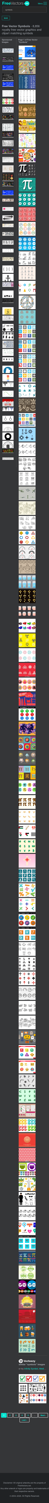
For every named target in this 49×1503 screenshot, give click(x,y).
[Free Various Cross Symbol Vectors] (27, 978)
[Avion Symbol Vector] (27, 493)
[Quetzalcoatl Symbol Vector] (27, 523)
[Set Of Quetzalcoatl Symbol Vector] (27, 949)
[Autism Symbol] (27, 67)
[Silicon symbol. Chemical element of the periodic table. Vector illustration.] (8, 311)
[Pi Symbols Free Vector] (27, 714)
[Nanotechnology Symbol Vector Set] (27, 596)
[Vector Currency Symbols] (27, 846)
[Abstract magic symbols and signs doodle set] (8, 127)
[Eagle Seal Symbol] (27, 817)
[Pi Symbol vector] (27, 728)
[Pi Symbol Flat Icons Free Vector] (27, 1243)
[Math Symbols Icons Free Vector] (27, 919)
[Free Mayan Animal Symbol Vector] (27, 1022)
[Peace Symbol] (27, 302)
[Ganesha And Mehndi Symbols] (27, 508)
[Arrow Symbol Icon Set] (27, 1346)
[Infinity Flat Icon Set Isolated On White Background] (8, 327)
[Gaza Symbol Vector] (27, 831)
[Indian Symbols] (27, 126)
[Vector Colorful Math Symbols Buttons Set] (27, 1125)
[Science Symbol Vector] (27, 640)
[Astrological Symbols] (27, 82)
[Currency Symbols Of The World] (27, 1096)
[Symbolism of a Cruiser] (27, 434)
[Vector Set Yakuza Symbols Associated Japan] (27, 1199)
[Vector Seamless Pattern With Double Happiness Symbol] (27, 1155)
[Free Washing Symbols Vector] (27, 479)
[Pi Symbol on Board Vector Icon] (27, 1257)
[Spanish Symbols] (27, 155)
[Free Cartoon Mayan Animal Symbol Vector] (27, 1213)
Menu (40, 3)
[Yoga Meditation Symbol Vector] (27, 670)
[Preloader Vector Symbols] (27, 449)
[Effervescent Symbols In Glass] (27, 581)
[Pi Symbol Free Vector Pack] (27, 1052)
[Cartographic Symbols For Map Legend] (27, 875)
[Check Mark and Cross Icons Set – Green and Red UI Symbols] (8, 102)
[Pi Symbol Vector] (27, 758)
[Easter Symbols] (27, 141)
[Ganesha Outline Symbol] (27, 567)
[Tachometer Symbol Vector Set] (27, 552)
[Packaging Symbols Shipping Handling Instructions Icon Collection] (8, 461)
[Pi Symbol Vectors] (27, 787)
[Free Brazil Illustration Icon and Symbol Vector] (27, 1184)
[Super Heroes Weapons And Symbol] (27, 1081)
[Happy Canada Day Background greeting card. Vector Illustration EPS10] (8, 402)
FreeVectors (15, 3)
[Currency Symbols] (27, 273)
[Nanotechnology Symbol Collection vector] (27, 655)
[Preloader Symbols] (27, 96)
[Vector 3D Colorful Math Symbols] (27, 890)
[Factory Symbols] (27, 258)
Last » (24, 1420)
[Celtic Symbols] (27, 317)
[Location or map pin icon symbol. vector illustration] (8, 436)
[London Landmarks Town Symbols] (27, 699)
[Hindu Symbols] (27, 111)
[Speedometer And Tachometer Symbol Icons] (27, 993)
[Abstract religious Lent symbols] (27, 861)
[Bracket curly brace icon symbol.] (8, 269)
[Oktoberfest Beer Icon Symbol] (27, 1331)
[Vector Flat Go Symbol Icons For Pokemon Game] (27, 1287)
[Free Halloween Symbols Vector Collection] (27, 1037)
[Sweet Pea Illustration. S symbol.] (27, 1110)
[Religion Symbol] (27, 288)
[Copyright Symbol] (27, 199)
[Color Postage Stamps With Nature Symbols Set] (27, 1272)
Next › (43, 1415)
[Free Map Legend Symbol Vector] (27, 964)
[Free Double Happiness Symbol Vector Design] (27, 1140)
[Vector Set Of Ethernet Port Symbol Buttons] (27, 1169)
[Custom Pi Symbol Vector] (27, 772)
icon (6, 18)
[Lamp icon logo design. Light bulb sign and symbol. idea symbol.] (8, 361)
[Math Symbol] (27, 170)
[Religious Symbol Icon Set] (27, 361)
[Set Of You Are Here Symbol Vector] (27, 1228)
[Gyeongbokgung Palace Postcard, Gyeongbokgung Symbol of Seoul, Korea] (27, 1302)
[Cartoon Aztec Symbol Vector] (27, 626)
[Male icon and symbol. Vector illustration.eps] (8, 419)
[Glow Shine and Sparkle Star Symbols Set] (8, 252)
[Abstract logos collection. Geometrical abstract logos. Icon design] (8, 302)
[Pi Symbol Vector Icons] (27, 743)
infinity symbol (31, 1368)
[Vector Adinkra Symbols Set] (27, 405)
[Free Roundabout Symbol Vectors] (27, 537)
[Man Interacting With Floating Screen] (27, 52)
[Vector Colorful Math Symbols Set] (27, 905)
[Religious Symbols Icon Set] (27, 332)
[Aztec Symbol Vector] (27, 464)
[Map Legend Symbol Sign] (27, 390)
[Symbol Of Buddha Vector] (27, 684)
